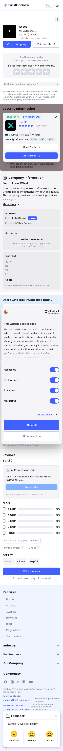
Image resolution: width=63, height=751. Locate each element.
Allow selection (31, 436)
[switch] (54, 380)
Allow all (31, 425)
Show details (45, 414)
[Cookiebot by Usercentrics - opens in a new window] (45, 312)
